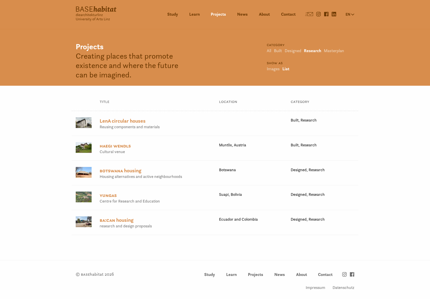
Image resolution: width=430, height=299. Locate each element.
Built (278, 50)
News (242, 14)
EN (348, 14)
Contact (288, 14)
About (264, 14)
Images (273, 69)
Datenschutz (343, 287)
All (269, 50)
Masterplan (334, 50)
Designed (293, 50)
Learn (194, 14)
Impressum (315, 287)
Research (312, 50)
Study (172, 14)
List (285, 69)
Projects (218, 14)
